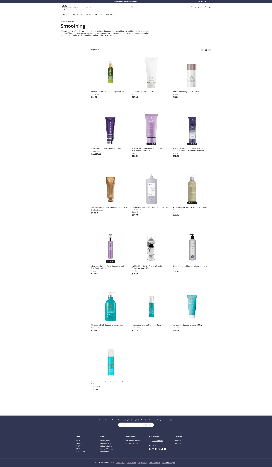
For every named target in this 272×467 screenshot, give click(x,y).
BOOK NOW (110, 14)
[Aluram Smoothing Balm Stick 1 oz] (192, 77)
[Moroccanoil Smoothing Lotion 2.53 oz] (192, 310)
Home (63, 22)
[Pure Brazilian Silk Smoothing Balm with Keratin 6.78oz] (110, 368)
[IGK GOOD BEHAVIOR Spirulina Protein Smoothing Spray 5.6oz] (151, 252)
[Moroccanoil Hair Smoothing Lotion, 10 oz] (110, 310)
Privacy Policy (105, 441)
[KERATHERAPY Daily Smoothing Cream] (110, 133)
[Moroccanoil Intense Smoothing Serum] (151, 310)
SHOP (65, 14)
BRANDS (76, 14)
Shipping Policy (106, 446)
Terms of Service (106, 449)
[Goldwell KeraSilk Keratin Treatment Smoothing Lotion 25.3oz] (151, 193)
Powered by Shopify (168, 463)
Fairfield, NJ (178, 441)
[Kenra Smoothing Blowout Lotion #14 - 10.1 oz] (192, 251)
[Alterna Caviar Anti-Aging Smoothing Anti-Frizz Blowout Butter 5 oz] (151, 134)
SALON (98, 14)
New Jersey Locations (133, 441)
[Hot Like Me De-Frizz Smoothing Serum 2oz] (110, 77)
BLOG (88, 14)
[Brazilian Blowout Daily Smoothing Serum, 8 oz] (110, 192)
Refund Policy (105, 443)
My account (104, 452)
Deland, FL (177, 443)
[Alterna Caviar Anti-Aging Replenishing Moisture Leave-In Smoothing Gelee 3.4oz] (192, 134)
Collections (70, 22)
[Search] (131, 7)
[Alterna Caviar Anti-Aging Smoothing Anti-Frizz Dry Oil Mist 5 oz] (110, 252)
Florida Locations (131, 443)
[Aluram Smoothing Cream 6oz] (151, 77)
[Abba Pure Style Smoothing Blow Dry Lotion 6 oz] (192, 193)
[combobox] (109, 7)
